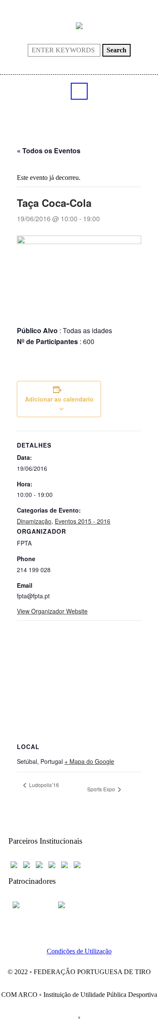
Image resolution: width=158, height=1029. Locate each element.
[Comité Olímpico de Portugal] (39, 864)
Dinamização (34, 521)
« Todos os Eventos (48, 150)
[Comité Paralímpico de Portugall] (64, 864)
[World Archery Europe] (26, 864)
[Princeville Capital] (72, 904)
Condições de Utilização (79, 951)
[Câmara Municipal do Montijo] (30, 904)
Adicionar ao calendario (59, 399)
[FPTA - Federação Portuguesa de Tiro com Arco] (79, 25)
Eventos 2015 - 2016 (82, 521)
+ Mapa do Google (89, 761)
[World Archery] (13, 864)
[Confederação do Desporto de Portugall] (77, 864)
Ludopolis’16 (43, 784)
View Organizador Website (52, 611)
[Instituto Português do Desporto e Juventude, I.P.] (51, 864)
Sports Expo (101, 789)
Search (116, 50)
